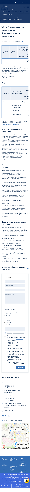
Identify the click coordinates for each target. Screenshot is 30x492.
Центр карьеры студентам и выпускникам (12, 16)
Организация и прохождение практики (12, 11)
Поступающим (15, 0)
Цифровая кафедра (7, 14)
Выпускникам (5, 2)
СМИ (15, 2)
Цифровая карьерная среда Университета (12, 19)
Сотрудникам (25, 0)
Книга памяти (25, 2)
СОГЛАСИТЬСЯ (5, 485)
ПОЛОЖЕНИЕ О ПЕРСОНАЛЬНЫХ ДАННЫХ (20, 485)
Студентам (4, 0)
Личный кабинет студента (9, 9)
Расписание (5, 6)
